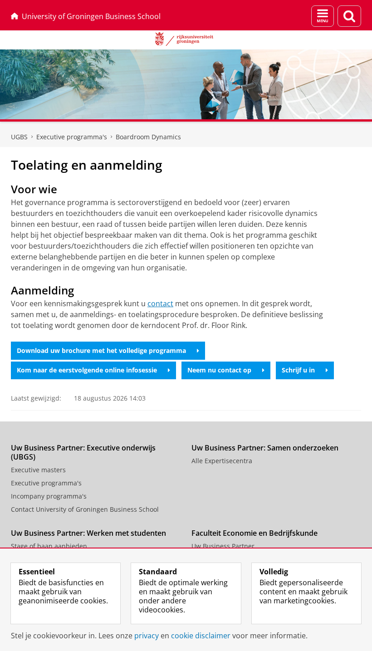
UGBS (19, 136)
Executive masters (38, 469)
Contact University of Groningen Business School (85, 509)
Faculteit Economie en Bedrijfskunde (254, 533)
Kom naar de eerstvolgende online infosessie (87, 370)
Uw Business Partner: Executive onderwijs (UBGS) (83, 452)
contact (160, 303)
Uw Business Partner (223, 546)
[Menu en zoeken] (322, 16)
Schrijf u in (298, 370)
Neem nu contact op (219, 370)
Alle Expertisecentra (221, 460)
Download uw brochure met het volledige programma (101, 350)
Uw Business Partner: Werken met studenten (88, 533)
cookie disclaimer (200, 635)
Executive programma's (71, 136)
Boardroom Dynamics (148, 136)
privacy (146, 635)
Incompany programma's (49, 496)
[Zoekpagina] (349, 16)
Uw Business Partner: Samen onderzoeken (264, 447)
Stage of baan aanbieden (49, 546)
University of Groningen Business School (91, 16)
